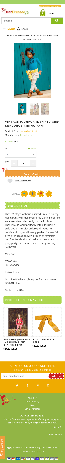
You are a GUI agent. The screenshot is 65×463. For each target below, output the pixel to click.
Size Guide (31, 148)
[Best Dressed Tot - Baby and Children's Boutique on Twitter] (17, 386)
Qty (6, 161)
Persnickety (26, 135)
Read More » (55, 434)
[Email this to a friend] (49, 194)
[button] (19, 180)
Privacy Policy (38, 451)
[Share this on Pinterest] (40, 194)
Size (7, 148)
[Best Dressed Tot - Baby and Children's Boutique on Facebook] (27, 386)
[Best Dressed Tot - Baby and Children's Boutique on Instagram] (48, 386)
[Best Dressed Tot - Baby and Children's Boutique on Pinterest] (37, 386)
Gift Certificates (32, 408)
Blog (32, 405)
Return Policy (32, 401)
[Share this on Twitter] (24, 194)
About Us (32, 397)
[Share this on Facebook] (32, 194)
